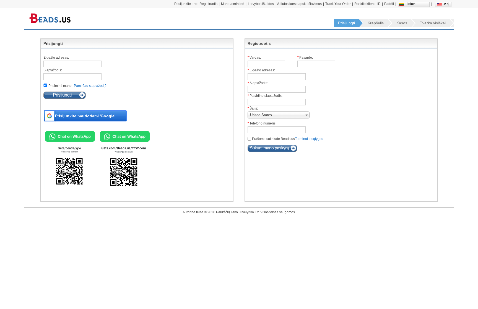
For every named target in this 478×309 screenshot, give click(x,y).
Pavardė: (306, 57)
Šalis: (254, 108)
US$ (446, 4)
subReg (272, 148)
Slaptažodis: (52, 70)
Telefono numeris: (263, 123)
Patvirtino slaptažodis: (266, 96)
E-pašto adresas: (56, 57)
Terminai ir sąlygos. (309, 139)
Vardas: (255, 57)
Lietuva (411, 4)
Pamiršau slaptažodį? (90, 86)
